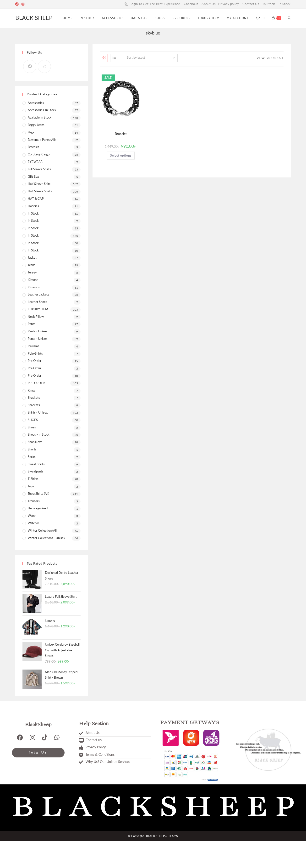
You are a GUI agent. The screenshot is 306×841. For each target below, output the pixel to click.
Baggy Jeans (36, 125)
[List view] (114, 58)
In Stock (269, 4)
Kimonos (34, 287)
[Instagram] (23, 4)
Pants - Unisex (37, 331)
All (281, 58)
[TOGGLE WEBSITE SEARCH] (289, 18)
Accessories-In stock (42, 110)
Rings (31, 390)
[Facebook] (17, 4)
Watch (32, 515)
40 (274, 58)
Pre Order (34, 368)
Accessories (36, 103)
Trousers (34, 501)
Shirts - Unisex (38, 412)
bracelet (33, 147)
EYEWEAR (35, 162)
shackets (34, 397)
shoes (32, 427)
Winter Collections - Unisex (46, 538)
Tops (31, 486)
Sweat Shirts (36, 464)
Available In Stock (39, 117)
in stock (33, 228)
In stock (33, 235)
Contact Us (250, 4)
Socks (32, 457)
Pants (31, 324)
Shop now (35, 442)
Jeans (31, 265)
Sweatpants (36, 471)
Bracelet (121, 134)
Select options (120, 155)
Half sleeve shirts (40, 191)
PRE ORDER (36, 383)
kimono (33, 280)
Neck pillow (36, 316)
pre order (34, 361)
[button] (127, 77)
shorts (32, 449)
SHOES (33, 420)
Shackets (34, 405)
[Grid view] (104, 58)
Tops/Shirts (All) (38, 493)
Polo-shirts (35, 353)
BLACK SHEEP (33, 18)
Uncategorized (38, 508)
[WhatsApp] (57, 737)
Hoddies (33, 206)
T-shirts (33, 479)
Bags (31, 132)
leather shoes (37, 302)
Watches (33, 523)
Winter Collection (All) (42, 530)
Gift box (33, 176)
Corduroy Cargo (38, 154)
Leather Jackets (38, 294)
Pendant (33, 346)
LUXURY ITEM (38, 309)
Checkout (191, 4)
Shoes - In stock (38, 434)
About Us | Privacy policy (220, 4)
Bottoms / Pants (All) (41, 140)
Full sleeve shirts (39, 169)
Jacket (32, 257)
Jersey (32, 272)
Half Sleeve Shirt (39, 184)
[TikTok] (44, 737)
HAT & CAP (36, 198)
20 (268, 58)
